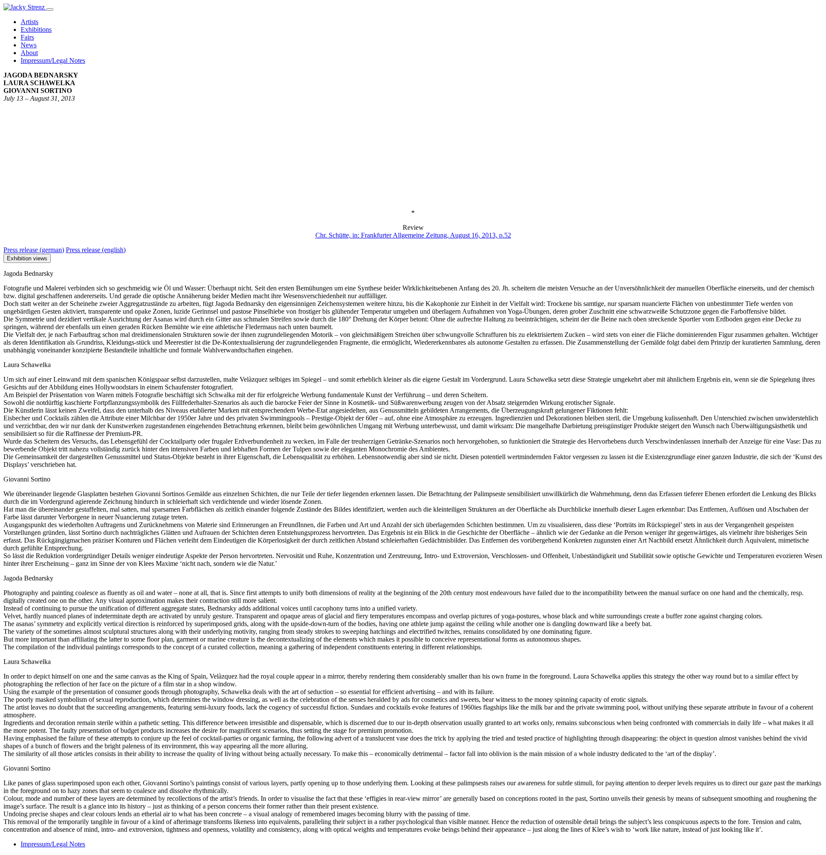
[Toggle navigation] (49, 9)
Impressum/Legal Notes (53, 844)
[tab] (33, 249)
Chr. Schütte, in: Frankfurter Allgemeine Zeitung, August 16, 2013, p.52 (413, 235)
